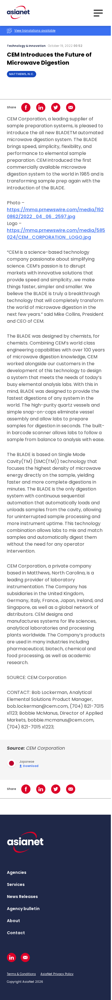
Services (16, 884)
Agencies (16, 872)
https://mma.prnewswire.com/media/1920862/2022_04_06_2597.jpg (55, 213)
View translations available (34, 30)
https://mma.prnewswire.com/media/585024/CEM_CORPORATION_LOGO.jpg (56, 234)
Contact (16, 933)
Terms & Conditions (21, 974)
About (13, 921)
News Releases (22, 896)
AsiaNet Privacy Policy (57, 974)
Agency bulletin (23, 908)
